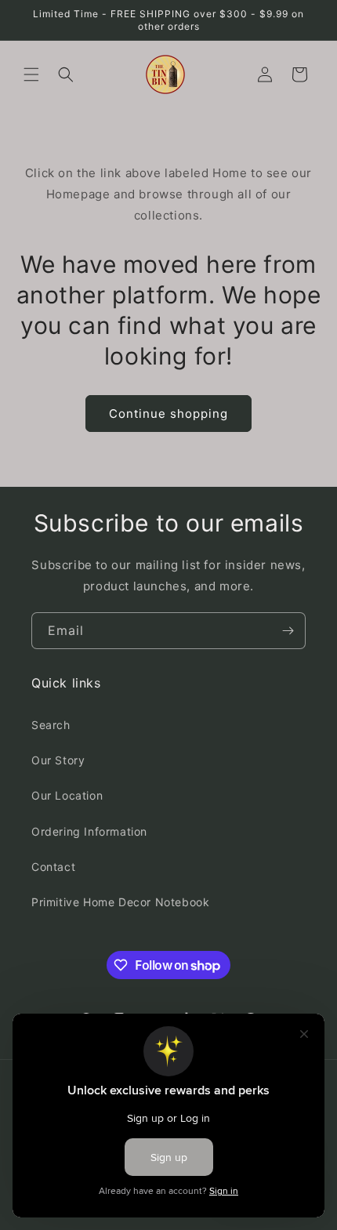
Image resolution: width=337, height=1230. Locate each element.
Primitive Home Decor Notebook (120, 902)
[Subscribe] (287, 630)
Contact (53, 866)
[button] (31, 74)
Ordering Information (89, 831)
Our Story (58, 760)
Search (51, 724)
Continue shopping (168, 413)
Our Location (67, 795)
